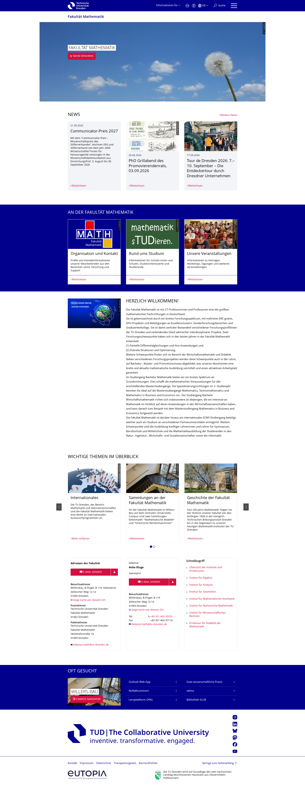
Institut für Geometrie (202, 592)
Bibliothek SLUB (196, 700)
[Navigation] (234, 5)
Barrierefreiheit (148, 763)
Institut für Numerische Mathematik (211, 606)
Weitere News (228, 115)
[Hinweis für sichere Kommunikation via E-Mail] (114, 572)
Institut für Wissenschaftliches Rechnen (207, 615)
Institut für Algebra (200, 578)
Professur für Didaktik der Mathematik (205, 625)
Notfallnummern (139, 691)
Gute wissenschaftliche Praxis (204, 682)
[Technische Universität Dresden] (78, 6)
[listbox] (152, 251)
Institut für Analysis (201, 585)
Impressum (87, 763)
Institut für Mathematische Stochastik (212, 599)
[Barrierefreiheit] (194, 5)
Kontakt (72, 763)
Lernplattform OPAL (141, 700)
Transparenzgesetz (125, 763)
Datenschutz (103, 763)
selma (190, 691)
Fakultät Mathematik (86, 17)
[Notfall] (187, 5)
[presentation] (59, 507)
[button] (151, 547)
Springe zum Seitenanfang (218, 763)
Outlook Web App (139, 682)
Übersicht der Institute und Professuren (205, 569)
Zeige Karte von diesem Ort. (89, 600)
